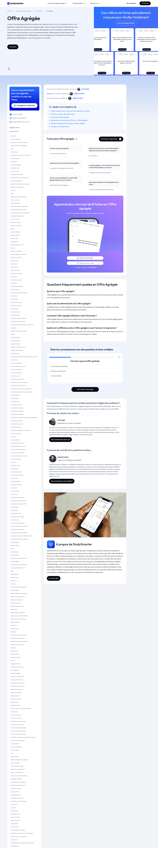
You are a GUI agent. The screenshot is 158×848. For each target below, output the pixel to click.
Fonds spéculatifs (15, 744)
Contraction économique (16, 421)
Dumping (13, 584)
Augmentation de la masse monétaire (19, 206)
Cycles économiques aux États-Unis (19, 558)
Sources (49, 94)
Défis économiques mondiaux (18, 606)
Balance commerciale (16, 222)
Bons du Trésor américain (16, 273)
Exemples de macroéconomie (17, 683)
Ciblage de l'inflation (15, 344)
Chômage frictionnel (15, 337)
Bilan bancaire (14, 264)
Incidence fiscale (14, 827)
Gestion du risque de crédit (17, 772)
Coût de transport (15, 469)
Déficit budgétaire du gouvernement (19, 593)
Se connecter (131, 3)
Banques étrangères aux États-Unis (19, 254)
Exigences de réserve (15, 696)
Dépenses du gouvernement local (18, 619)
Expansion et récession (16, 699)
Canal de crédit (14, 299)
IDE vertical (13, 808)
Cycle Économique (15, 555)
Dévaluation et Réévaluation (17, 644)
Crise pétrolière (14, 510)
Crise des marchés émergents (17, 497)
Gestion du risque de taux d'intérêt (19, 776)
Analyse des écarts (15, 168)
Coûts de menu (14, 478)
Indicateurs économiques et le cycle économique (22, 833)
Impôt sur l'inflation (15, 817)
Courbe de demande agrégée (17, 453)
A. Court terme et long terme (59, 366)
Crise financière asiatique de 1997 (18, 504)
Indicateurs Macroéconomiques (18, 830)
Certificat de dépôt (15, 315)
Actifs (12, 149)
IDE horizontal (14, 804)
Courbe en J (13, 462)
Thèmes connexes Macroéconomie (63, 114)
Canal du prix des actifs (16, 302)
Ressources (93, 3)
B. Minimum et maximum (58, 371)
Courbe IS (13, 437)
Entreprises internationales (17, 667)
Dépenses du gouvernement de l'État (19, 616)
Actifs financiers (14, 152)
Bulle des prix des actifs (16, 280)
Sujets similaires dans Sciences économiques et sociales (70, 111)
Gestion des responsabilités (17, 766)
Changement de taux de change (18, 321)
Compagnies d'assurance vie (17, 379)
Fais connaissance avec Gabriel (62, 481)
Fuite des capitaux (15, 750)
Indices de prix (14, 840)
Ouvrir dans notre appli (85, 389)
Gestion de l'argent (15, 763)
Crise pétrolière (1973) (16, 513)
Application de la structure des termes (19, 178)
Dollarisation (14, 580)
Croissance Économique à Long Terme (19, 539)
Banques (13, 248)
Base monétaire (14, 261)
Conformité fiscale (15, 401)
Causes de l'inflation (15, 312)
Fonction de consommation (17, 724)
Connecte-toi (92, 267)
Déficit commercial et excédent (18, 596)
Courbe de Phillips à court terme (18, 446)
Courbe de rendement (16, 459)
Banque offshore (15, 241)
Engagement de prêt (15, 664)
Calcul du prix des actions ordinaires (19, 293)
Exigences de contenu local (17, 689)
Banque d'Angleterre (15, 232)
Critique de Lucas (15, 520)
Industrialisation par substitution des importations (22, 843)
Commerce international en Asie (18, 366)
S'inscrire (145, 3)
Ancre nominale (14, 171)
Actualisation (14, 162)
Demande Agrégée (15, 561)
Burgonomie (14, 283)
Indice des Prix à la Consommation (19, 836)
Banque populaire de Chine (17, 245)
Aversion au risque (15, 219)
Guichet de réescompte (16, 788)
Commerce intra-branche (16, 373)
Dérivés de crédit (14, 628)
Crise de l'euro (14, 494)
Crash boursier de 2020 (16, 485)
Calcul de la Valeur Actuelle (17, 286)
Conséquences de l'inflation (17, 411)
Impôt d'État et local (15, 814)
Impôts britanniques (15, 820)
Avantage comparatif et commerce (19, 210)
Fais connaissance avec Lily (60, 439)
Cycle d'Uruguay (14, 552)
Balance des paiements (16, 226)
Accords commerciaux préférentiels (19, 146)
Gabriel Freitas (79, 93)
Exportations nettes (15, 705)
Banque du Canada (15, 235)
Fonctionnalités (77, 3)
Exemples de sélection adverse (18, 686)
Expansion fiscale (15, 702)
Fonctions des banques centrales (18, 731)
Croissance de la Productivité (17, 523)
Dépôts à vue (14, 625)
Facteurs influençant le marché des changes (21, 708)
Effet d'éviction (14, 651)
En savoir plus (54, 578)
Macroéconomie (14, 131)
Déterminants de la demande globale (19, 641)
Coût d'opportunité (15, 465)
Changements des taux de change (18, 331)
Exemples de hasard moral (17, 680)
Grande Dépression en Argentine (18, 782)
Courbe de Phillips (15, 440)
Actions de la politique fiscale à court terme (21, 155)
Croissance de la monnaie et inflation (19, 526)
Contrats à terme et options (17, 424)
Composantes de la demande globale (19, 382)
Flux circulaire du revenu (16, 718)
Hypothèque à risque (16, 795)
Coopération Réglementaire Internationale (21, 430)
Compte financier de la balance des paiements (21, 392)
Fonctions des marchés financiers (18, 734)
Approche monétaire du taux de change (20, 184)
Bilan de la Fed (14, 267)
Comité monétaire (15, 353)
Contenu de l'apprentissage (56, 3)
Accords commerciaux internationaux (19, 142)
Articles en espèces (15, 200)
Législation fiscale (14, 128)
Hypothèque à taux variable (17, 798)
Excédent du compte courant (17, 676)
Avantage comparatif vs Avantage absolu (20, 213)
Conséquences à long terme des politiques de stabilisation (24, 417)
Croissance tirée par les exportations (19, 533)
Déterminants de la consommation (19, 635)
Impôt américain (14, 811)
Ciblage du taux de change (17, 350)
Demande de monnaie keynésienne (19, 564)
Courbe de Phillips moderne (17, 443)
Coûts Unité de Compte (16, 472)
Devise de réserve (15, 577)
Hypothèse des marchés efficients (18, 801)
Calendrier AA (14, 296)
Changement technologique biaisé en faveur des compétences (22, 326)
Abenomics (13, 136)
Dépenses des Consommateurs (18, 612)
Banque (12, 229)
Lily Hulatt (85, 89)
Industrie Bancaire (15, 846)
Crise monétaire (14, 507)
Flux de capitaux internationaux (18, 721)
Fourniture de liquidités (16, 747)
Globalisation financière (16, 779)
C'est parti (13, 47)
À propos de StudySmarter (60, 126)
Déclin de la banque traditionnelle (18, 587)
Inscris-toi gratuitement (126, 23)
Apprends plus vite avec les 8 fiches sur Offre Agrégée (69, 120)
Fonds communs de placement (18, 740)
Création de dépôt (15, 545)
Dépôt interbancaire (15, 622)
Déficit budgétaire (15, 590)
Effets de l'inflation (15, 654)
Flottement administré (16, 715)
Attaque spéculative (15, 203)
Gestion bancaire (15, 756)
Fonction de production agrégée (18, 728)
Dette (12, 571)
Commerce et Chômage (16, 363)
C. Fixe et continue (56, 376)
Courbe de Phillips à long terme (18, 449)
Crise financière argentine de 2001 (18, 501)
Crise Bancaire (14, 488)
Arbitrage (13, 190)
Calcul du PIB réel (15, 289)
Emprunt (13, 660)
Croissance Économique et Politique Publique (21, 536)
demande (74, 24)
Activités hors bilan (15, 158)
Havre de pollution (15, 792)
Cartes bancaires (14, 309)
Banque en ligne (14, 238)
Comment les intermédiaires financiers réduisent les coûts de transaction (24, 358)
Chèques (13, 334)
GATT (12, 753)
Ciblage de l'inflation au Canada (18, 347)
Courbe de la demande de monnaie (19, 456)
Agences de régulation (16, 165)
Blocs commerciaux (15, 270)
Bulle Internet (14, 277)
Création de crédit (15, 542)
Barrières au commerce (16, 257)
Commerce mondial (15, 376)
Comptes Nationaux (15, 395)
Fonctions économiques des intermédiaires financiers (23, 737)
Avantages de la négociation (17, 216)
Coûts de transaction (15, 481)
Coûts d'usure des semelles (17, 475)
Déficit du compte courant (17, 600)
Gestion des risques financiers (18, 769)
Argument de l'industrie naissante (18, 197)
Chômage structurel (15, 341)
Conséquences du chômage (17, 414)
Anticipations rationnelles (17, 174)
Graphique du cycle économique (18, 785)
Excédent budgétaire (15, 673)
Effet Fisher (13, 648)
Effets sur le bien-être (15, 657)
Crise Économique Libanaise (17, 517)
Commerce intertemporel (16, 369)
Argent (12, 194)
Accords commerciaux (16, 139)
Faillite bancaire (14, 712)
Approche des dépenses (16, 181)
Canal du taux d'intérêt (16, 305)
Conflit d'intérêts (15, 398)
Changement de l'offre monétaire (18, 318)
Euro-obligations (15, 670)
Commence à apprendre (109, 139)
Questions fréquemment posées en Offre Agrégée (68, 123)
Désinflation (13, 632)
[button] (9, 68)
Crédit (12, 548)
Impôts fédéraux (14, 824)
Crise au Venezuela (15, 491)
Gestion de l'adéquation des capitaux (19, 760)
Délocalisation (14, 609)
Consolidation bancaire (16, 405)
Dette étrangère (14, 574)
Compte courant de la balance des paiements (21, 389)
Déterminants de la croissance (18, 638)
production (54, 24)
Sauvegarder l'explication (25, 105)
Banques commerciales (16, 251)
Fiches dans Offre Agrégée (60, 117)
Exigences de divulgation (16, 692)
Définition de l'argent (16, 603)
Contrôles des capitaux (16, 427)
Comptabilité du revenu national (18, 385)
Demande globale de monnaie (18, 568)
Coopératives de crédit (16, 433)
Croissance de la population (17, 529)
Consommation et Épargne (17, 408)
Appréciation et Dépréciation (17, 187)
